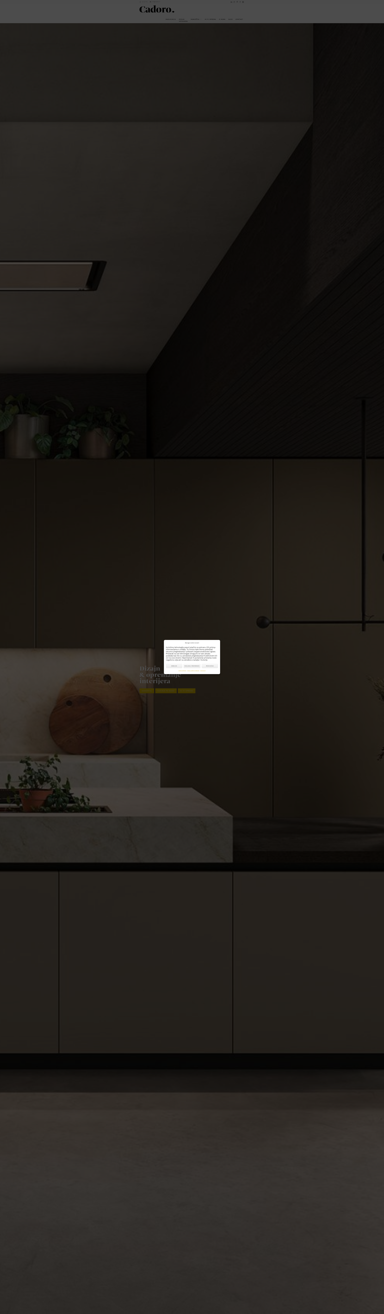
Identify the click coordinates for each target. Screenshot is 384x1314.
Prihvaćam (210, 666)
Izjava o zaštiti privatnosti (193, 670)
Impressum (203, 670)
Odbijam (174, 666)
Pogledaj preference (192, 666)
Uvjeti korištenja (182, 670)
